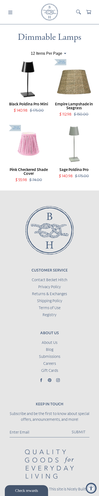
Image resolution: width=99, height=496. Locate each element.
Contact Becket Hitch (49, 280)
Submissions (49, 357)
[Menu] (10, 12)
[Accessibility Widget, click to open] (91, 488)
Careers (49, 364)
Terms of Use (50, 308)
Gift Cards (49, 371)
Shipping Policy (49, 301)
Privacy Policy (49, 287)
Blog (49, 350)
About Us (49, 343)
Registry (49, 315)
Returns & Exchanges (49, 294)
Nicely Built (76, 489)
